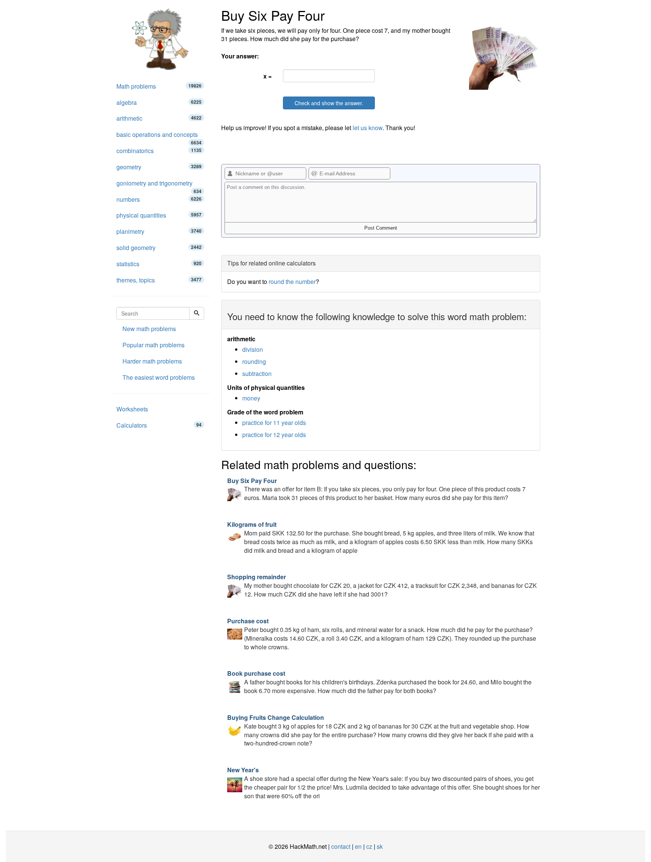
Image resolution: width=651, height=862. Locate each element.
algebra (159, 102)
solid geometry (159, 247)
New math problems (149, 328)
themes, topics (159, 280)
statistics (159, 263)
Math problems (159, 86)
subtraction (257, 373)
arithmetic (159, 118)
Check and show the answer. (329, 103)
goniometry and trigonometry (159, 185)
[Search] (196, 313)
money (251, 398)
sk (380, 846)
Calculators (159, 425)
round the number (292, 281)
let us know (367, 127)
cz (369, 846)
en (358, 846)
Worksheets (132, 409)
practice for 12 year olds (274, 434)
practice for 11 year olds (274, 422)
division (252, 349)
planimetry (159, 231)
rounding (254, 361)
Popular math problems (153, 345)
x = (267, 76)
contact (340, 846)
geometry (159, 167)
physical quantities (159, 215)
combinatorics (159, 150)
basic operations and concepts (159, 136)
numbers (159, 199)
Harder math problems (152, 361)
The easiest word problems (158, 377)
